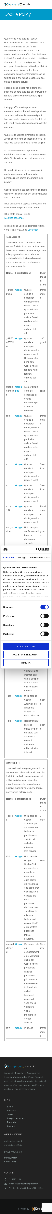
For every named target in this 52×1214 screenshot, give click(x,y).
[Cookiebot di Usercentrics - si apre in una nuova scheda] (37, 549)
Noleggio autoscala (16, 1118)
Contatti (11, 1126)
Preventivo (12, 1122)
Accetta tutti (26, 646)
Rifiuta (25, 663)
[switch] (44, 616)
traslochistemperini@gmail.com (23, 1184)
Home (10, 1107)
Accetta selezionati (26, 654)
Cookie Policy (10, 1162)
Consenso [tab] (8, 557)
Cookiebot (33, 229)
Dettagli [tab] (22, 557)
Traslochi (11, 1114)
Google (19, 290)
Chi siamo (11, 1110)
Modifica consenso (14, 218)
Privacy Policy (10, 1158)
